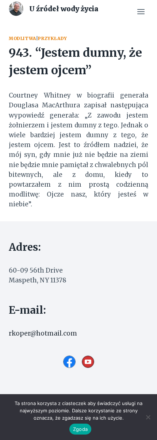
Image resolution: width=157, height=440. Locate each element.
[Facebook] (69, 362)
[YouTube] (88, 362)
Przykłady (52, 38)
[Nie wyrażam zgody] (148, 417)
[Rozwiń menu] (140, 11)
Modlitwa (22, 38)
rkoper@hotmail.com (43, 333)
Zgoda (80, 429)
